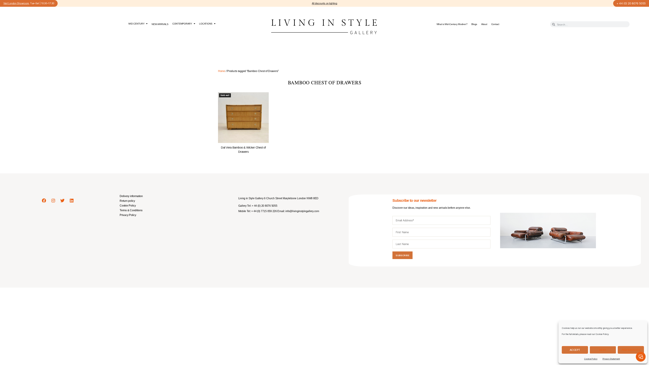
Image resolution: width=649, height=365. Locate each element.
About (484, 24)
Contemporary (182, 23)
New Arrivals (160, 24)
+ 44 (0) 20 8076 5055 (631, 3)
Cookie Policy (590, 359)
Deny (602, 349)
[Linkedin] (71, 200)
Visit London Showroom (16, 3)
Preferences (631, 349)
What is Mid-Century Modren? (452, 24)
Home (221, 71)
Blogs (474, 24)
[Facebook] (44, 200)
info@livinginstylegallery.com (302, 211)
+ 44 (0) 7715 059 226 (264, 211)
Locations (205, 23)
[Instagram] (53, 200)
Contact (495, 24)
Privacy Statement (611, 359)
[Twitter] (62, 200)
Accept (575, 349)
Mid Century (136, 23)
